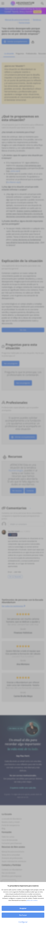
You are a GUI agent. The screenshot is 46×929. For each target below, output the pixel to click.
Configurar (23, 922)
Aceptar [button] (23, 908)
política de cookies (32, 900)
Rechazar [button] (23, 915)
